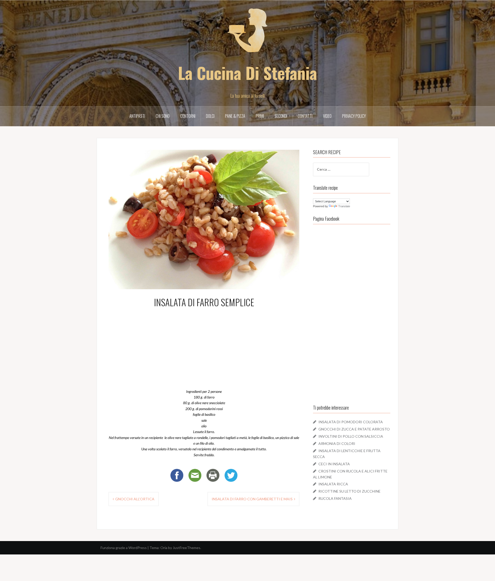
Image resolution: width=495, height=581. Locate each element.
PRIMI (260, 116)
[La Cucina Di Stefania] (247, 33)
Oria (163, 547)
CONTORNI (187, 116)
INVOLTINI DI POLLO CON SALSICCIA (350, 436)
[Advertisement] (204, 347)
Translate (344, 206)
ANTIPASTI (137, 116)
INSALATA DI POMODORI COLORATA (350, 422)
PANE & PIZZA (235, 116)
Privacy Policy (354, 116)
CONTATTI (305, 116)
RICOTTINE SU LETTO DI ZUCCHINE (349, 491)
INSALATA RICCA (333, 484)
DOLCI (210, 116)
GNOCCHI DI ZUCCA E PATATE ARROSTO (354, 429)
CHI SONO (163, 116)
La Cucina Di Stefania (247, 73)
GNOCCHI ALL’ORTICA (134, 499)
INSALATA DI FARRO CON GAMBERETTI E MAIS (252, 499)
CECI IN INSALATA (334, 464)
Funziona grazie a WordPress (124, 547)
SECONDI (281, 116)
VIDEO (327, 116)
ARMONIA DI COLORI (336, 443)
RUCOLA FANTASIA (335, 498)
